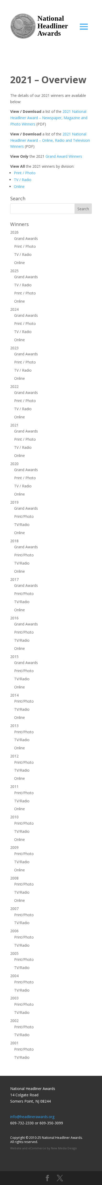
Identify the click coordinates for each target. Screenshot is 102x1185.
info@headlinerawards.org (32, 1116)
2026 (14, 232)
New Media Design (64, 1148)
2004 (14, 975)
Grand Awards (26, 238)
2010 (14, 816)
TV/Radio (22, 524)
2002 (14, 1020)
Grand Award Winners (63, 156)
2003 (14, 998)
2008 (14, 878)
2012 (14, 756)
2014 (14, 695)
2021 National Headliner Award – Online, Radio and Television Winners (50, 140)
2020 (14, 463)
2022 (14, 386)
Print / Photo (25, 172)
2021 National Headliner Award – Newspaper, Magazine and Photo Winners (48, 118)
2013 (14, 725)
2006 (14, 930)
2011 (14, 786)
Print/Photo (24, 516)
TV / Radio (22, 179)
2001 (14, 1042)
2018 (14, 540)
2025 (14, 270)
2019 (14, 502)
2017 (14, 579)
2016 (14, 617)
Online (19, 186)
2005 (14, 953)
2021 (14, 425)
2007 (14, 908)
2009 (14, 847)
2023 (14, 347)
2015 (14, 656)
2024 (14, 309)
